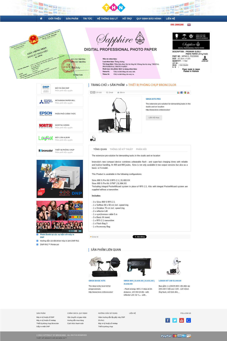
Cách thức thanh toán (75, 323)
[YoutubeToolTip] (188, 92)
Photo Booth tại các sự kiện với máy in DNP (57, 235)
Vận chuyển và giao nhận (76, 317)
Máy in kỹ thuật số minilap (46, 320)
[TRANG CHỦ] (41, 19)
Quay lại (95, 237)
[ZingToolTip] (178, 92)
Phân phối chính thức (65, 114)
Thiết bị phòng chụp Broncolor (47, 323)
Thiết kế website (44, 338)
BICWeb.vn (60, 338)
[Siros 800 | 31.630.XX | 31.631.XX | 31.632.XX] (140, 266)
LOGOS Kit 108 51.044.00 (170, 281)
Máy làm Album (62, 137)
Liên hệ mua (154, 117)
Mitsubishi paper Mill (65, 100)
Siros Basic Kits (97, 281)
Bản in (122, 92)
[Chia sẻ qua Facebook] (182, 92)
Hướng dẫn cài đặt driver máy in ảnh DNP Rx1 (59, 241)
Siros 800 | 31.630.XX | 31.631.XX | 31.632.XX (139, 282)
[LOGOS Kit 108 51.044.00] (175, 266)
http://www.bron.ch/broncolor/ (158, 110)
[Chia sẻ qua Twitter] (185, 92)
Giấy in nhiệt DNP (43, 326)
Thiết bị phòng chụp (64, 150)
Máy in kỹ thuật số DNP (45, 317)
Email (111, 92)
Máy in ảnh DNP (62, 88)
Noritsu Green (62, 125)
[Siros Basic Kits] (105, 266)
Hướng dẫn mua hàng (75, 320)
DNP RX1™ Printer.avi (49, 244)
